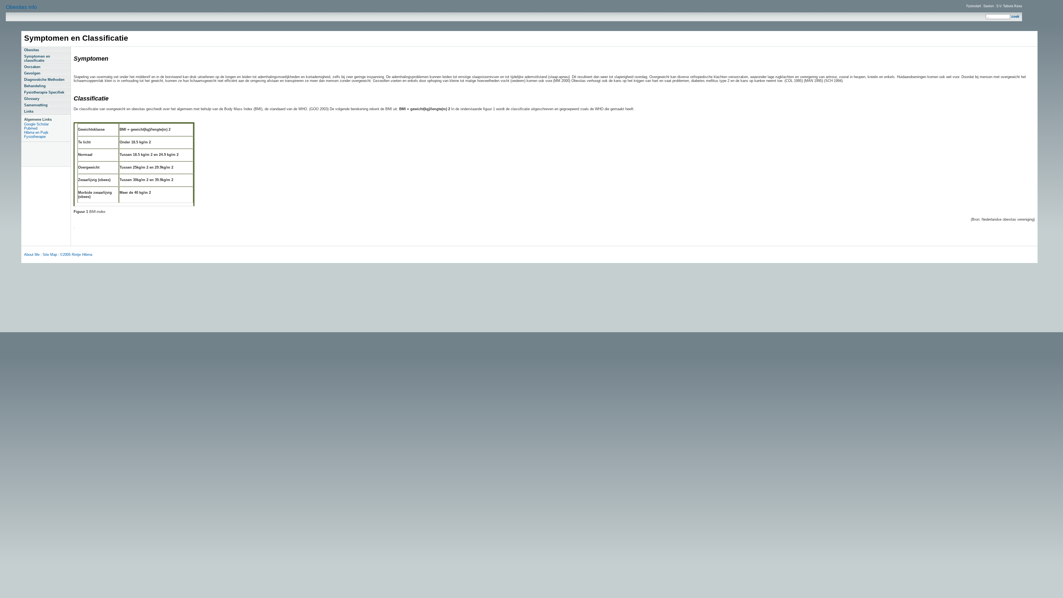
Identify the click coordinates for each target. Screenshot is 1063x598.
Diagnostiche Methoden (44, 80)
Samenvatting (36, 105)
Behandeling (35, 86)
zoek (1015, 16)
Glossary (31, 99)
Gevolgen (32, 73)
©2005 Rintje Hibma (76, 254)
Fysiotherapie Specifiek (44, 92)
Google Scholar (36, 124)
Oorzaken (32, 67)
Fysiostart (973, 6)
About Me (32, 254)
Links (28, 111)
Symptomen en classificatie (37, 58)
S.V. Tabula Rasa (1009, 6)
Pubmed (30, 128)
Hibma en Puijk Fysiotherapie (36, 134)
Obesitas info (21, 7)
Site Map (50, 254)
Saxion (988, 6)
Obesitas (31, 50)
